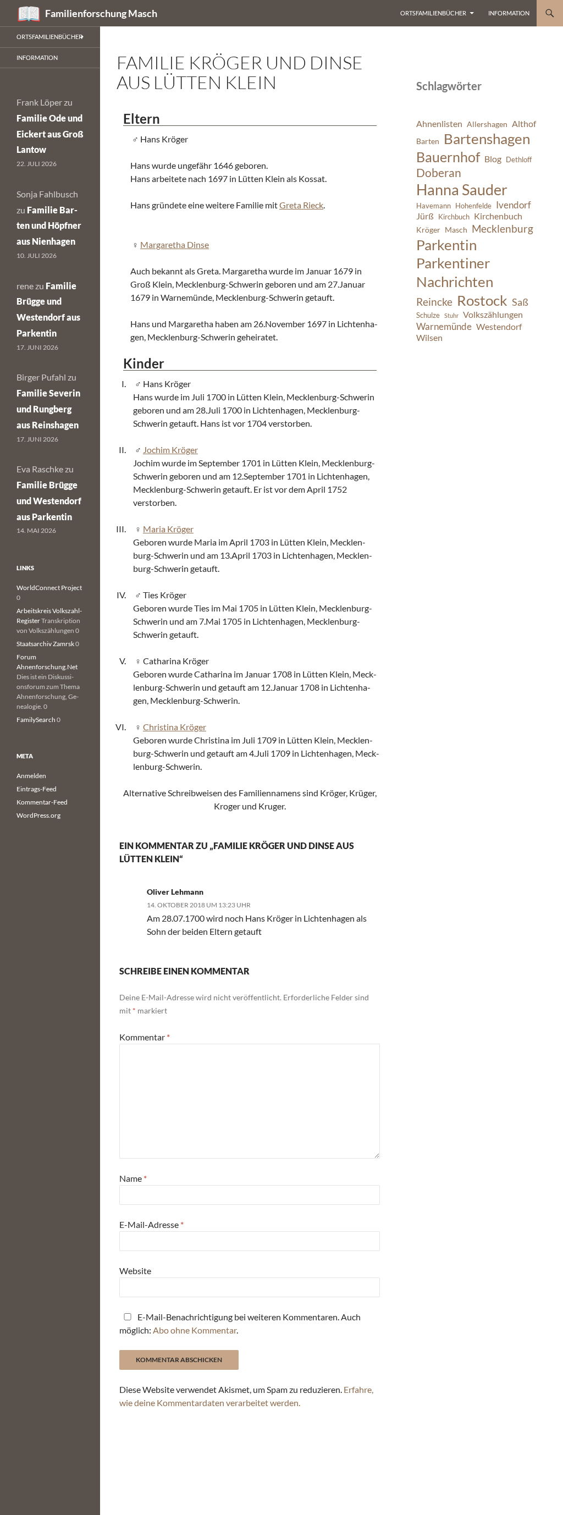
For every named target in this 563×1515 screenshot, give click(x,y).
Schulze (428, 315)
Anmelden (31, 776)
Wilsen (429, 338)
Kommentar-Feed (42, 802)
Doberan (438, 173)
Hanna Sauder (461, 190)
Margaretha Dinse (174, 244)
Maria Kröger (168, 529)
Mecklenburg (502, 228)
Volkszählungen (493, 314)
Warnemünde (444, 326)
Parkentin (446, 245)
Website (135, 1270)
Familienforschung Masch (101, 13)
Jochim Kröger (170, 449)
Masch (456, 229)
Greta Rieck (301, 205)
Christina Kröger (174, 726)
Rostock (482, 300)
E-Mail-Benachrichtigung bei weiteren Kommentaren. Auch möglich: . (240, 1323)
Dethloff (519, 160)
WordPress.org (38, 815)
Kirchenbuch (498, 216)
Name (133, 1178)
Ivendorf (513, 205)
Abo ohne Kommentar (194, 1330)
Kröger (428, 229)
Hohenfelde (473, 206)
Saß (520, 302)
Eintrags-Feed (36, 789)
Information (508, 12)
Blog (492, 159)
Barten (427, 141)
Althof (524, 124)
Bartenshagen (487, 138)
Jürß (425, 216)
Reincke (434, 301)
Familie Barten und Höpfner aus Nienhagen (48, 226)
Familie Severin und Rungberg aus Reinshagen (48, 409)
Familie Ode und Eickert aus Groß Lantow (50, 134)
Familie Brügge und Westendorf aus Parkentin (48, 501)
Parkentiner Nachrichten (454, 272)
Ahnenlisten (439, 124)
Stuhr (451, 315)
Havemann (433, 206)
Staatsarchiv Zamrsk (45, 644)
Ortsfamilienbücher (433, 12)
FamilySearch (36, 719)
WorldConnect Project (49, 587)
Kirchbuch (454, 217)
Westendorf (499, 327)
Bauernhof (448, 156)
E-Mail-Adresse (151, 1224)
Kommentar (144, 1037)
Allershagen (487, 124)
